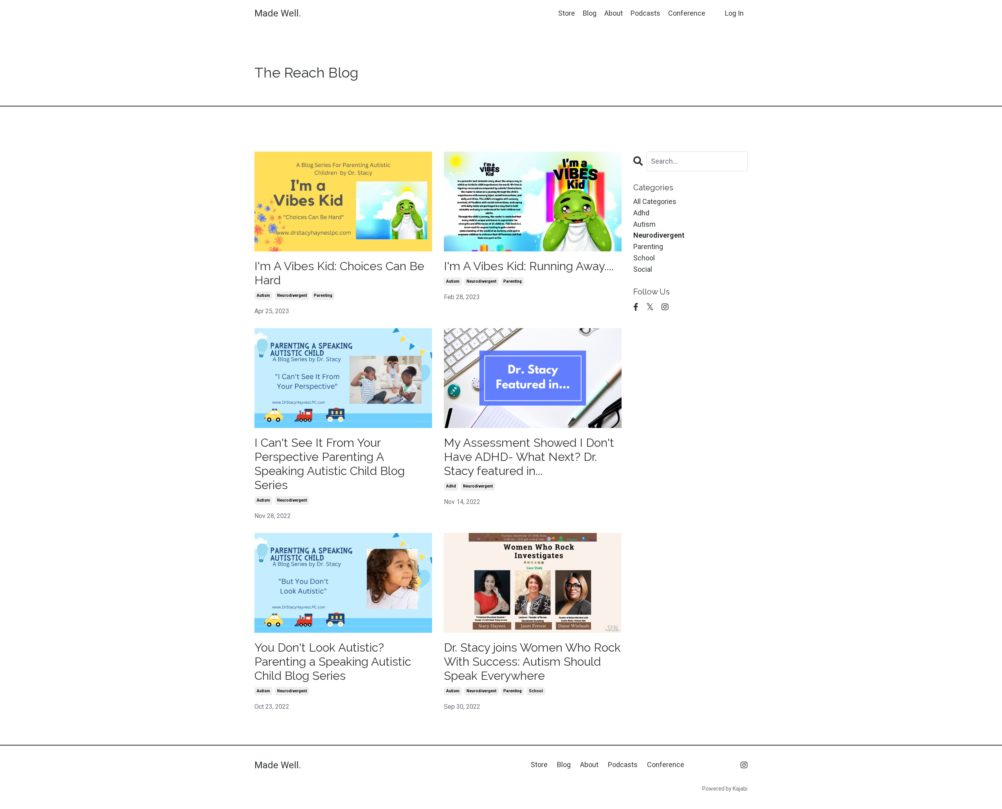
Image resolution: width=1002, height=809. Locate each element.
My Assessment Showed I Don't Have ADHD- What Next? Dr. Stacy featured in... (529, 457)
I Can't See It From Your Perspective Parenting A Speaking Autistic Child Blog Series (329, 464)
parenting (323, 295)
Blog (590, 13)
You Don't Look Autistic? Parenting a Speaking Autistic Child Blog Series (332, 662)
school (536, 691)
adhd (451, 486)
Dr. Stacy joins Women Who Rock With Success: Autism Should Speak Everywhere (532, 662)
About (613, 13)
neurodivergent (292, 295)
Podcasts (645, 13)
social (642, 269)
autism (263, 295)
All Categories (654, 201)
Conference (686, 13)
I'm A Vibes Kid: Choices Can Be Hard (339, 273)
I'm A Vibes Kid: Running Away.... (529, 266)
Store (566, 13)
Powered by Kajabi (725, 789)
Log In (734, 13)
